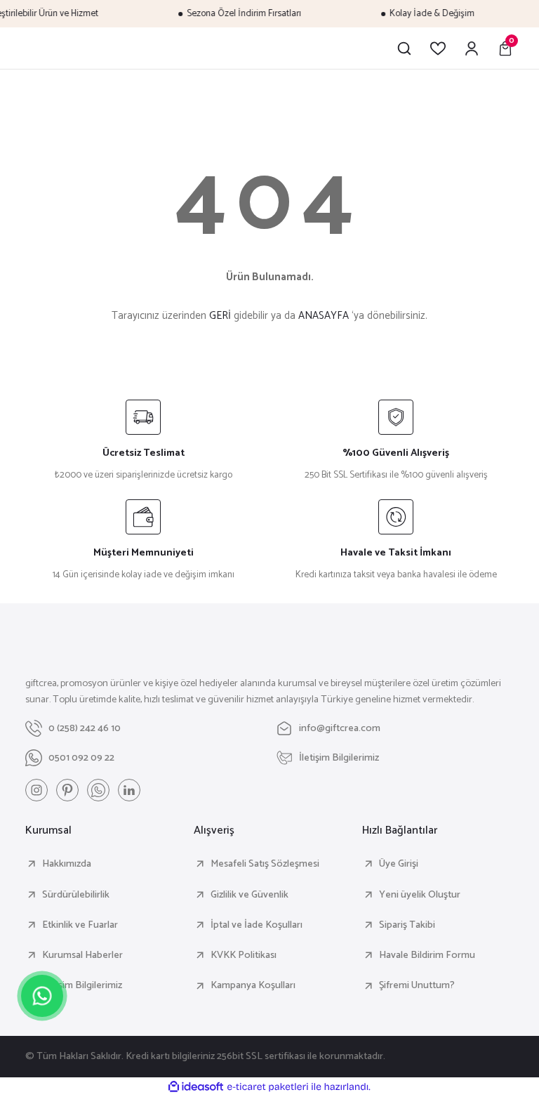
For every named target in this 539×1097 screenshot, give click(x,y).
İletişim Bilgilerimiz (82, 985)
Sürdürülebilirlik (75, 894)
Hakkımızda (66, 864)
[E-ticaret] (268, 1087)
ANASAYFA (323, 315)
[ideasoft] (196, 1087)
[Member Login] (471, 48)
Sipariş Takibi (407, 925)
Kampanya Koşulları (253, 985)
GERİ (220, 315)
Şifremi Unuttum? (417, 985)
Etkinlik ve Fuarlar (80, 925)
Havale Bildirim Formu (427, 955)
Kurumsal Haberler (82, 955)
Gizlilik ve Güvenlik (249, 894)
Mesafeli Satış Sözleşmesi (265, 864)
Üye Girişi (398, 864)
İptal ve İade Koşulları (256, 925)
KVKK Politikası (244, 955)
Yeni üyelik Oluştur (419, 894)
